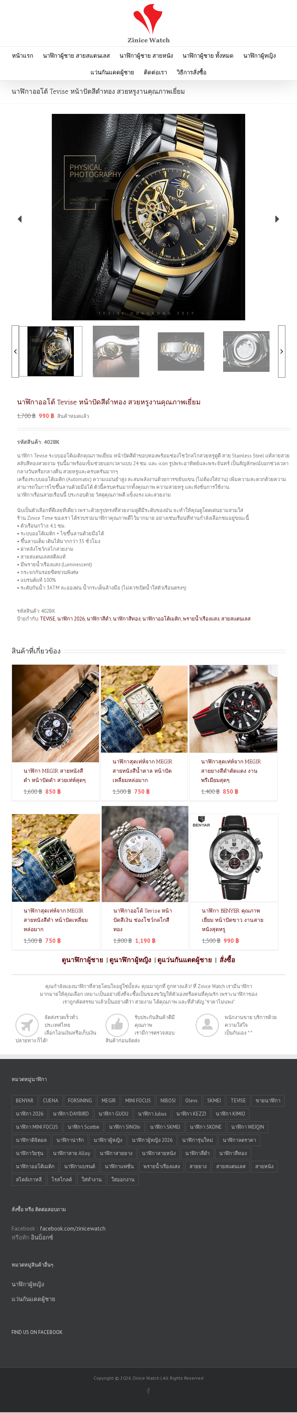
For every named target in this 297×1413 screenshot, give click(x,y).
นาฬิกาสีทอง (126, 618)
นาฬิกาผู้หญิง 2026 (152, 1140)
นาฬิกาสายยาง (116, 1153)
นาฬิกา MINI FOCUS (37, 1127)
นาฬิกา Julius (152, 1113)
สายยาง (198, 1166)
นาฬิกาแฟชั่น (119, 1166)
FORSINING (80, 1100)
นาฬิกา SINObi (124, 1127)
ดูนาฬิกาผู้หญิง (130, 960)
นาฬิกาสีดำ (99, 618)
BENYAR (24, 1100)
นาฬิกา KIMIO (230, 1113)
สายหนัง (264, 1166)
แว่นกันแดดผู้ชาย (33, 1299)
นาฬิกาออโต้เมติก (161, 618)
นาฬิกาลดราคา (239, 1140)
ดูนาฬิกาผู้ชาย (82, 960)
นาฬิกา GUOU (113, 1113)
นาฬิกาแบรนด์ (79, 1166)
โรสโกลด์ (61, 1179)
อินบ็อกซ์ (42, 1237)
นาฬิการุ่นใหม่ (197, 1140)
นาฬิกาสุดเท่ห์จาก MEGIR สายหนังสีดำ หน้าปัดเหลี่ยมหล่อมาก (56, 920)
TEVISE (47, 618)
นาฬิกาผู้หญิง (108, 1140)
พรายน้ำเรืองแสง (201, 618)
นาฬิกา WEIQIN (247, 1127)
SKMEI (214, 1100)
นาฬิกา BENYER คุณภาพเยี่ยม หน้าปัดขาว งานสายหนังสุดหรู (232, 920)
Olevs (191, 1100)
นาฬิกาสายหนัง (159, 1153)
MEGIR (109, 1100)
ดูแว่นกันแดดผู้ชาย (184, 960)
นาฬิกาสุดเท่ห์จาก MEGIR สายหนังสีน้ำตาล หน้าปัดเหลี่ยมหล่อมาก (142, 771)
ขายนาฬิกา (268, 1100)
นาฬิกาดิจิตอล (31, 1140)
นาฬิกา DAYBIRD (71, 1113)
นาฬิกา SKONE (206, 1127)
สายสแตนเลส (236, 618)
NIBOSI (168, 1100)
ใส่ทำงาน (92, 1179)
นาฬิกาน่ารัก (70, 1140)
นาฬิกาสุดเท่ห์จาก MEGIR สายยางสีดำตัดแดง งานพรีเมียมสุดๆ (231, 771)
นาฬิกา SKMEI (165, 1127)
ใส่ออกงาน (123, 1179)
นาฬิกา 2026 (71, 618)
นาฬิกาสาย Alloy (71, 1153)
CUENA (50, 1100)
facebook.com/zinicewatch (73, 1228)
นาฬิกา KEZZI (191, 1113)
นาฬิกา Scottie (83, 1127)
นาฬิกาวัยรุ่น (29, 1153)
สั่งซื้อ (227, 960)
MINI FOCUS (138, 1100)
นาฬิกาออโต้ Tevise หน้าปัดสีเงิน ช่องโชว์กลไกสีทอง (142, 920)
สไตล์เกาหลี (29, 1179)
